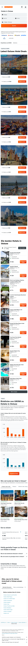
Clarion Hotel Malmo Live (16, 309)
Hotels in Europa (14, 622)
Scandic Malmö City (15, 351)
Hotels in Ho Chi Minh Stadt (9, 598)
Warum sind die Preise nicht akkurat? (10, 642)
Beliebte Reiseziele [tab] (7, 587)
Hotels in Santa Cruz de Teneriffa (10, 595)
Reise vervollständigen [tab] (18, 587)
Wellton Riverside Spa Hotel (17, 364)
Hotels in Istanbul (7, 602)
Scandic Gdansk (14, 266)
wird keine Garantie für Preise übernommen (9, 633)
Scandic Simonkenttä (15, 252)
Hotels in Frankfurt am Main (9, 606)
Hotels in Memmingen (8, 609)
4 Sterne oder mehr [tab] (6, 486)
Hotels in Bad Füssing (8, 596)
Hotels (8, 622)
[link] (14, 473)
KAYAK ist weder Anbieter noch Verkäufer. (11, 637)
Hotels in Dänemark (22, 622)
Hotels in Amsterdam (8, 600)
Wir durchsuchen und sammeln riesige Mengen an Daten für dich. (13, 639)
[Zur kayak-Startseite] (8, 7)
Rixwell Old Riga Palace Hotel (17, 323)
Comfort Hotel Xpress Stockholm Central (18, 295)
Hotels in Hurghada (7, 611)
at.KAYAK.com (3, 622)
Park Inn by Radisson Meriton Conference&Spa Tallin (17, 280)
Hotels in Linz (6, 613)
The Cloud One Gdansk (15, 337)
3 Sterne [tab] (14, 486)
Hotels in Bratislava (7, 607)
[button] (2, 7)
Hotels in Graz (6, 604)
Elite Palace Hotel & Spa (16, 378)
